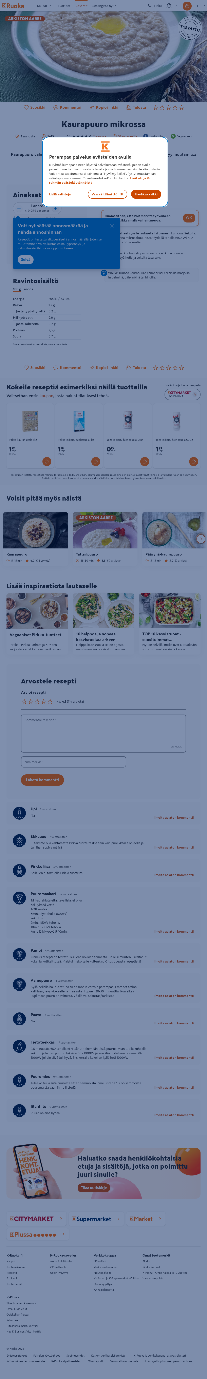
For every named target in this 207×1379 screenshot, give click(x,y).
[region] (105, 172)
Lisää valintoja (60, 194)
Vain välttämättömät (108, 194)
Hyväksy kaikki (146, 194)
